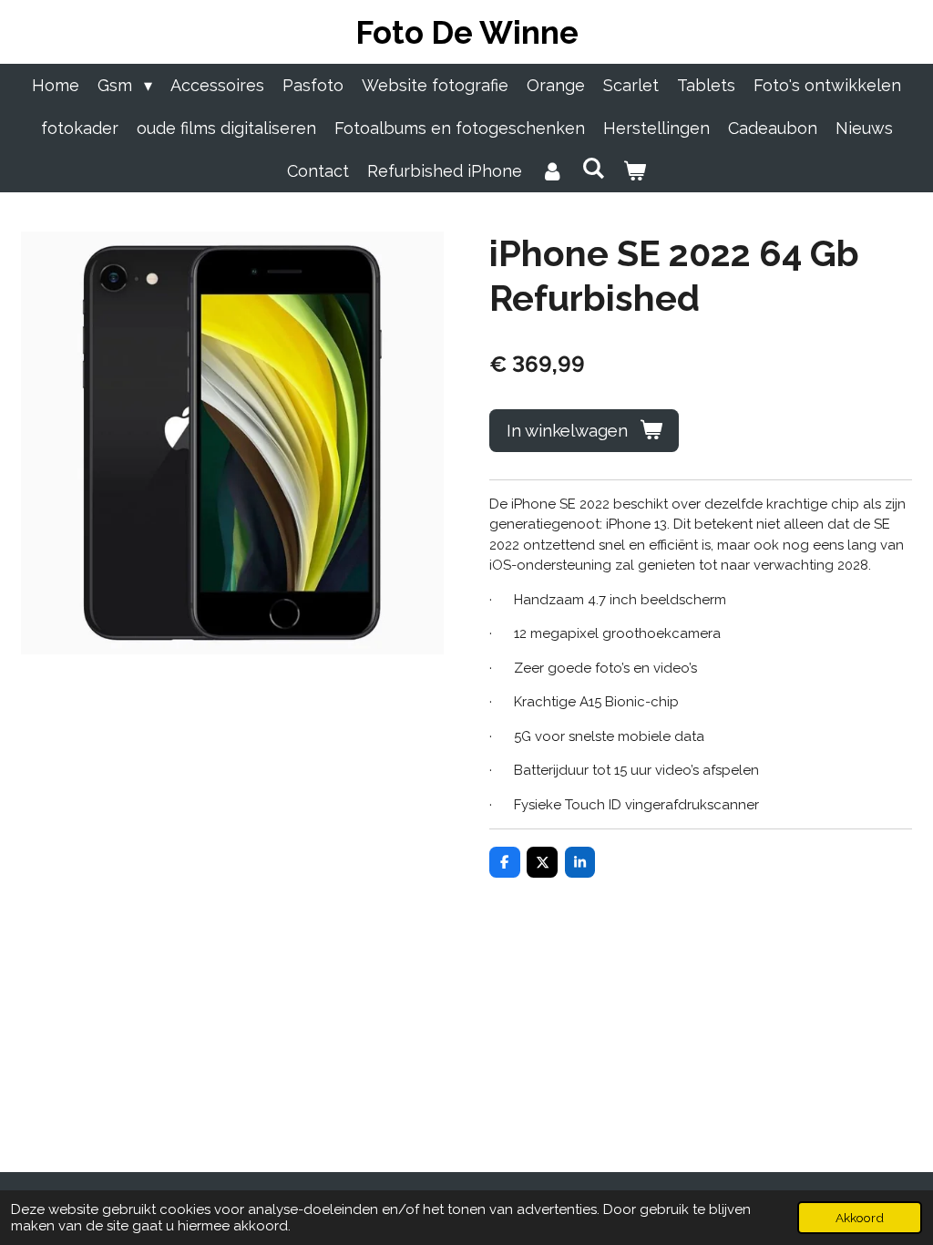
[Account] (551, 170)
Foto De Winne (467, 32)
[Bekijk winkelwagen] (634, 170)
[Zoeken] (592, 168)
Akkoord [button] (860, 1217)
